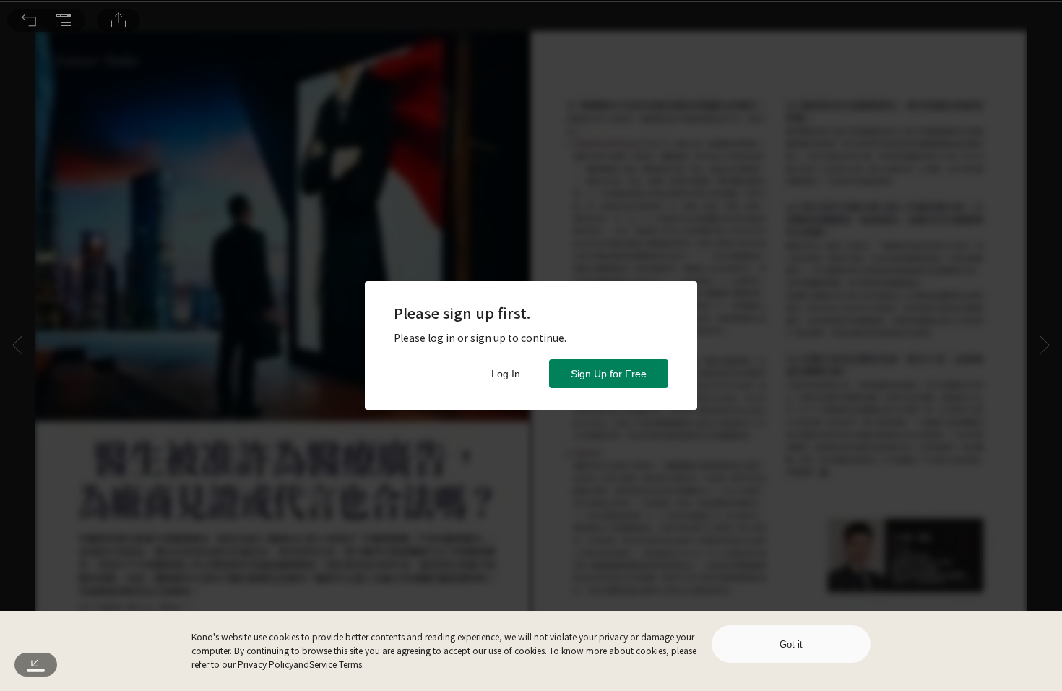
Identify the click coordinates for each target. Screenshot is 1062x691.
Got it (791, 644)
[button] (29, 20)
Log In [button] (505, 373)
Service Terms (335, 664)
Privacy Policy (265, 664)
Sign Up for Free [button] (609, 373)
